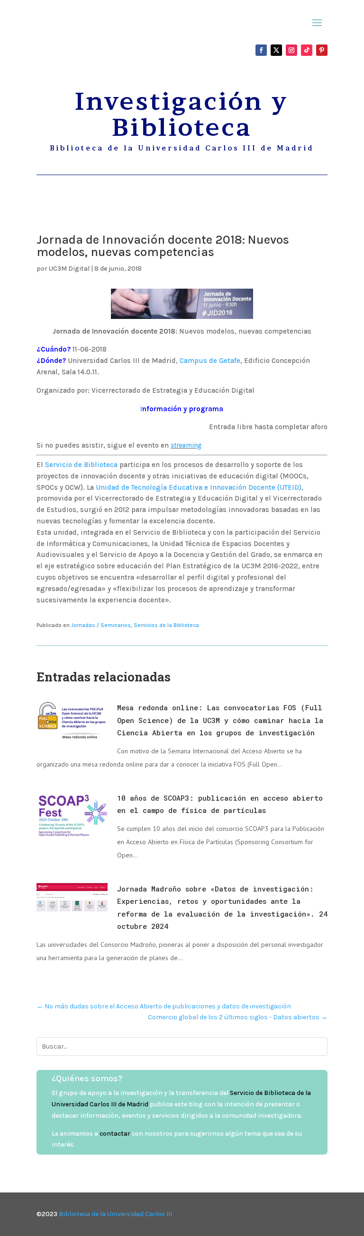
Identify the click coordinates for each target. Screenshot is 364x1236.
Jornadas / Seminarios (101, 625)
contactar (115, 1134)
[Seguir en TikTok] (306, 50)
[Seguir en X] (276, 50)
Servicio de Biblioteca (81, 464)
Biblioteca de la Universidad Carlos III (115, 1214)
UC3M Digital (69, 269)
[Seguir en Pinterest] (322, 50)
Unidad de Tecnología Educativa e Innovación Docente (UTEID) (198, 487)
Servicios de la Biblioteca (166, 625)
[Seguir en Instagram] (291, 50)
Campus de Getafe (210, 360)
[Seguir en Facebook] (261, 50)
